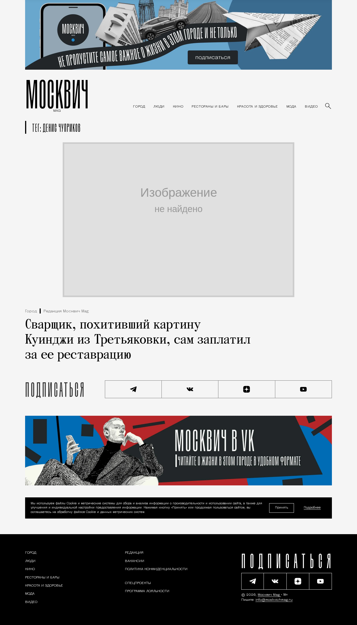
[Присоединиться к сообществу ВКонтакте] (190, 389)
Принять (281, 507)
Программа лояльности (147, 591)
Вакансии (134, 561)
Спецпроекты (138, 583)
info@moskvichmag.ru (274, 600)
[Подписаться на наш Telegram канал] (133, 389)
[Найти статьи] (328, 106)
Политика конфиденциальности (156, 569)
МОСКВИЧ (57, 94)
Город (31, 311)
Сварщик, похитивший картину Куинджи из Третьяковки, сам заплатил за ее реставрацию (137, 340)
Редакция (134, 553)
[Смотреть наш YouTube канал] (303, 389)
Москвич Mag (269, 595)
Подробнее (312, 508)
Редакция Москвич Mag (66, 311)
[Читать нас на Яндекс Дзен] (246, 389)
